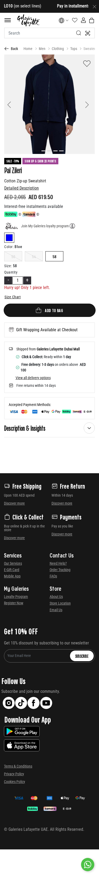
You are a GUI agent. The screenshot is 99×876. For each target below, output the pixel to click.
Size (8, 266)
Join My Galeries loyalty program (45, 226)
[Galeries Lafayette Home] (28, 20)
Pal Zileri (13, 170)
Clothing (58, 49)
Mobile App (12, 576)
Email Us (56, 610)
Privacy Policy (14, 774)
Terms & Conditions (18, 766)
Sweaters (90, 49)
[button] (11, 104)
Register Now (13, 603)
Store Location (60, 603)
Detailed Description (21, 188)
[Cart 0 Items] (91, 20)
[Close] (94, 6)
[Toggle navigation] (7, 20)
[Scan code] (88, 33)
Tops (73, 49)
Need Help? (58, 563)
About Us (56, 596)
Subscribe (81, 656)
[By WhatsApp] (87, 864)
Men (42, 49)
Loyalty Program (16, 596)
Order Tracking (60, 570)
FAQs (53, 576)
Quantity (10, 272)
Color (8, 247)
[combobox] (49, 33)
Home (27, 49)
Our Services (13, 563)
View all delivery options (33, 378)
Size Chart (12, 297)
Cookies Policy (14, 781)
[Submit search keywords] (79, 33)
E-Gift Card (11, 570)
